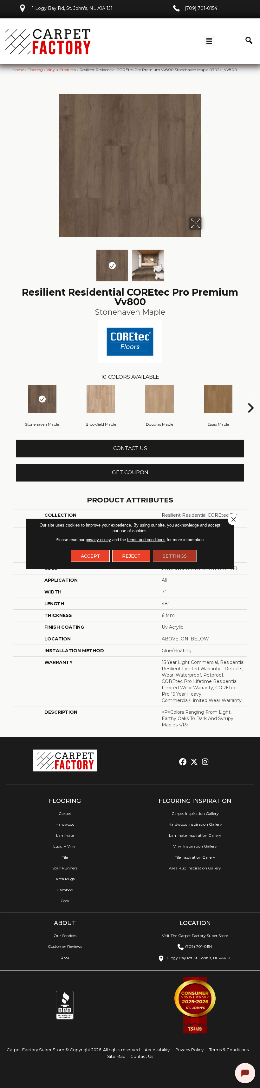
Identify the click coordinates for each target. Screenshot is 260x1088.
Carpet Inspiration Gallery (195, 813)
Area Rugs (65, 878)
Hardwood (65, 824)
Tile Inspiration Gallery (195, 857)
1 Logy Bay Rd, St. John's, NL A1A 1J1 (72, 8)
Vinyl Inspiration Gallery (195, 846)
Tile (65, 857)
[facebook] (183, 762)
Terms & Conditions (229, 1049)
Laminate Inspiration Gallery (195, 835)
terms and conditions (146, 539)
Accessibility (157, 1049)
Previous (54, 262)
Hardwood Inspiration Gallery (195, 824)
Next (206, 262)
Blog (65, 957)
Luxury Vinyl (64, 846)
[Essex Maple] (218, 399)
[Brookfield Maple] (100, 399)
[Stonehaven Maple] (42, 399)
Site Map (117, 1056)
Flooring (35, 69)
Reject (131, 556)
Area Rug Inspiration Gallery (195, 868)
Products (67, 69)
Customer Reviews (65, 946)
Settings (175, 556)
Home (18, 69)
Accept (90, 556)
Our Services (65, 935)
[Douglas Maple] (159, 399)
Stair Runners (64, 868)
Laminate (65, 835)
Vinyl (51, 69)
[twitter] (194, 762)
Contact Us (130, 448)
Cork (65, 900)
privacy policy (98, 539)
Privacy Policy (189, 1049)
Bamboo (65, 890)
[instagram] (205, 762)
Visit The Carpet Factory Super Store (195, 935)
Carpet (65, 813)
